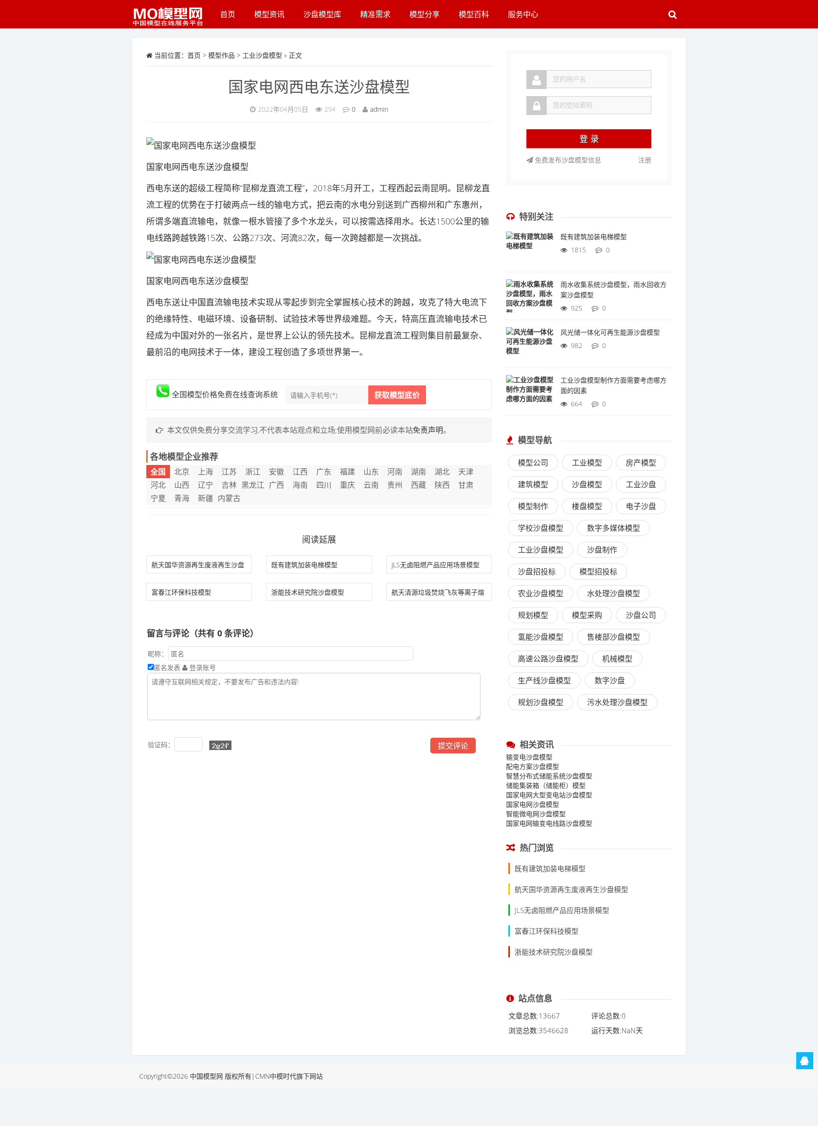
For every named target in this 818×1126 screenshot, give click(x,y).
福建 (347, 471)
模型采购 (587, 615)
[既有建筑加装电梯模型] (529, 250)
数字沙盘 (610, 680)
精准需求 (375, 14)
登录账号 (201, 667)
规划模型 (533, 615)
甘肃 (465, 485)
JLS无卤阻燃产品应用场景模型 (435, 564)
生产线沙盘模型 (544, 680)
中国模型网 (206, 1076)
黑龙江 (252, 485)
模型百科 (474, 14)
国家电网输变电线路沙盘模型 (549, 823)
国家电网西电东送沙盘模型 (319, 86)
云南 (371, 485)
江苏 (229, 471)
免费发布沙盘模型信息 (567, 159)
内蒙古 (229, 498)
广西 (276, 485)
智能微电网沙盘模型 (536, 813)
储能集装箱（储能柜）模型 (546, 785)
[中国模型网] (171, 12)
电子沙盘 (641, 506)
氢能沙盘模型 (540, 637)
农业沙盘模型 (540, 593)
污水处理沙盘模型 (617, 702)
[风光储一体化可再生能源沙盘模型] (529, 346)
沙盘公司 (641, 615)
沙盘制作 (602, 550)
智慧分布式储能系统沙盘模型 (549, 775)
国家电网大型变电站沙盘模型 (549, 794)
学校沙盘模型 (540, 528)
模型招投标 (598, 571)
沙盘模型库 (322, 14)
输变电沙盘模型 (529, 756)
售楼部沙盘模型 (613, 637)
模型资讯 (269, 14)
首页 (227, 14)
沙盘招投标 (537, 571)
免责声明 (428, 430)
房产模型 (641, 462)
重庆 (347, 485)
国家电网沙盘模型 (532, 804)
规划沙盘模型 (540, 702)
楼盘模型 (587, 506)
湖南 (418, 471)
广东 (323, 471)
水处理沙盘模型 (613, 593)
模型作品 (221, 55)
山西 (181, 485)
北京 (181, 471)
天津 (465, 471)
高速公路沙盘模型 (548, 658)
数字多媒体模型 (613, 528)
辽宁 (205, 485)
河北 (158, 485)
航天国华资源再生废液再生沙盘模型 (571, 889)
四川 (323, 485)
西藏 (418, 485)
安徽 (276, 471)
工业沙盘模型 (262, 55)
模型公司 (533, 462)
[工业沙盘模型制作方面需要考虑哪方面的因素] (529, 394)
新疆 (205, 498)
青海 (181, 498)
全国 (158, 471)
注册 (644, 159)
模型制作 (533, 506)
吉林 (229, 485)
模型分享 (424, 14)
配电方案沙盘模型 (532, 766)
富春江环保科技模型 (181, 592)
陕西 (442, 485)
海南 (300, 485)
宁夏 (158, 498)
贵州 (394, 485)
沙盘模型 (587, 484)
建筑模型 (533, 484)
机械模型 (617, 658)
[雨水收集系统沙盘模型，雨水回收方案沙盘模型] (529, 298)
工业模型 (587, 462)
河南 (394, 471)
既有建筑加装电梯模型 (304, 564)
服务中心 (523, 14)
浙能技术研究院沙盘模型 (307, 592)
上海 (205, 471)
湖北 (442, 471)
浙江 (252, 471)
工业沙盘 (641, 484)
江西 (300, 471)
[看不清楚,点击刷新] (220, 745)
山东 (371, 471)
